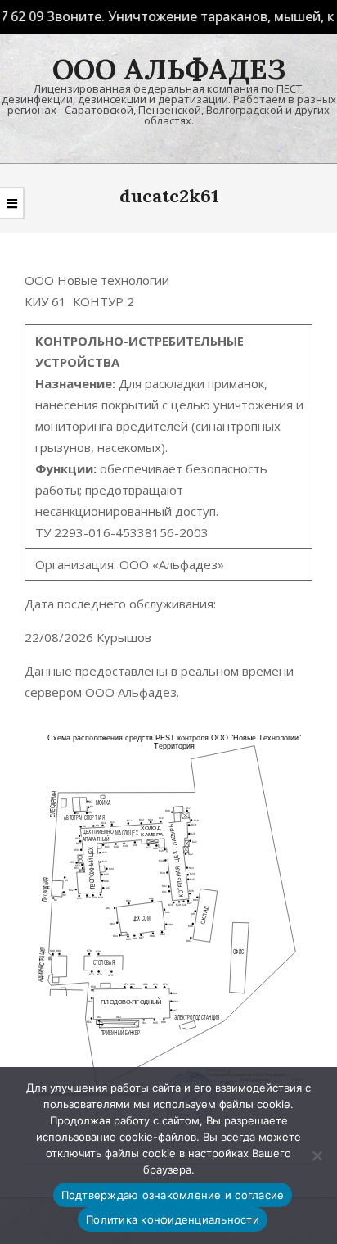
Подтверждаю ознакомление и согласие (173, 1194)
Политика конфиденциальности (172, 1219)
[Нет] (316, 1155)
